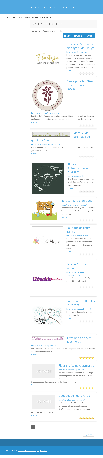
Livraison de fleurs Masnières (79, 339)
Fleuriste (46, 17)
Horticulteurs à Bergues (76, 200)
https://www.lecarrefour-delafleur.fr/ (45, 144)
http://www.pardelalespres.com (71, 370)
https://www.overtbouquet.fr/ (79, 176)
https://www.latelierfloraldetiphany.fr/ (46, 113)
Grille (79, 35)
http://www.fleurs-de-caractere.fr (72, 400)
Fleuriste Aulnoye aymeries (76, 365)
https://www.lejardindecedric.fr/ (79, 309)
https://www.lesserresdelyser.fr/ (74, 205)
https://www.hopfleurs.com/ (77, 236)
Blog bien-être (42, 451)
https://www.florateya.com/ (77, 52)
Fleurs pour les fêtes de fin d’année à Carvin (79, 85)
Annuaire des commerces (27, 451)
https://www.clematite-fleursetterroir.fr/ (75, 273)
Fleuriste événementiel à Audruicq (78, 168)
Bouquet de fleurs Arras (74, 396)
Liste (69, 35)
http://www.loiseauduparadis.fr (43, 346)
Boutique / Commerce (29, 17)
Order (90, 35)
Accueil (12, 17)
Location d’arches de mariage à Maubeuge (80, 46)
